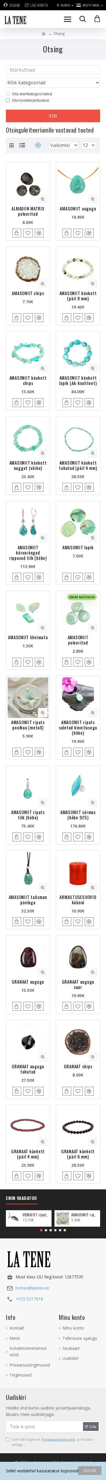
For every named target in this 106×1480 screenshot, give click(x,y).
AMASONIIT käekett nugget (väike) (28, 465)
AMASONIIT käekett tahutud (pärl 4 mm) (78, 465)
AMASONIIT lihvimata (28, 637)
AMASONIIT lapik (78, 547)
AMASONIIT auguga (78, 208)
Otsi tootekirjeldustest (30, 100)
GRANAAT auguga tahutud (28, 1069)
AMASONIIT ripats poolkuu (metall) (28, 724)
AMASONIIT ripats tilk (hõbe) (28, 814)
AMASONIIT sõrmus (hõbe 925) (78, 814)
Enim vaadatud (21, 1198)
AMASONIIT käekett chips (28, 380)
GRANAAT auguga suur (78, 984)
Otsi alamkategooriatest (32, 93)
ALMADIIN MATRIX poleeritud (27, 211)
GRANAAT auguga (28, 981)
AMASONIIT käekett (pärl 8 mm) (78, 295)
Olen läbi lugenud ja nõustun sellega (52, 1442)
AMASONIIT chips (28, 293)
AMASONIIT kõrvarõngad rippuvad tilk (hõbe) (28, 552)
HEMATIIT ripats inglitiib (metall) (36, 1214)
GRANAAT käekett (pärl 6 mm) (78, 1153)
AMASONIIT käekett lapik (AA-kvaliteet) (78, 380)
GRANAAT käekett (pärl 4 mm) (28, 1153)
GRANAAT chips (78, 1066)
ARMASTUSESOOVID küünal (77, 899)
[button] (41, 1230)
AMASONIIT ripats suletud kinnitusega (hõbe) (78, 727)
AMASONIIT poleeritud (78, 639)
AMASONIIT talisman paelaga (28, 899)
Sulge (90, 1470)
